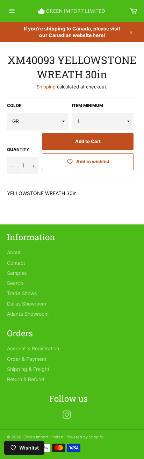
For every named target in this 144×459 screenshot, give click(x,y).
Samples (17, 273)
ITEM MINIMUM (87, 105)
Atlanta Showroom (28, 314)
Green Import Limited (43, 437)
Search (15, 283)
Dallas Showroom (26, 304)
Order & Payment (26, 359)
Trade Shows (22, 293)
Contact (16, 263)
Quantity (18, 149)
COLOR (14, 105)
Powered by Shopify (84, 437)
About (14, 252)
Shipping (46, 86)
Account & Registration (33, 348)
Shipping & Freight (28, 369)
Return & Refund (25, 379)
